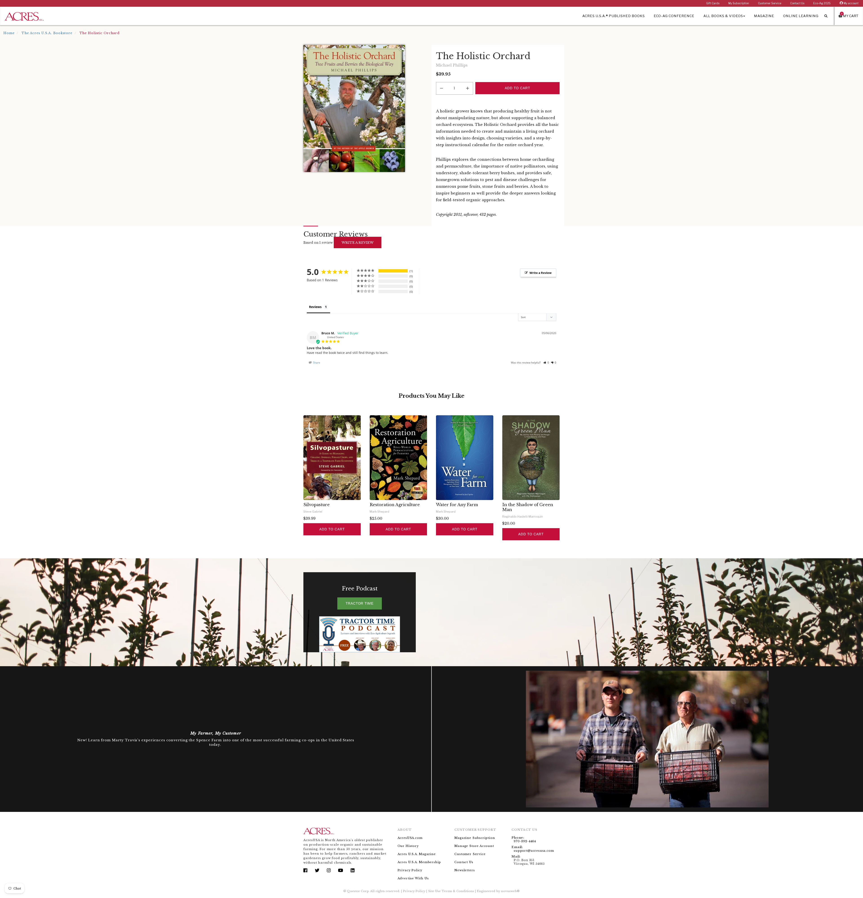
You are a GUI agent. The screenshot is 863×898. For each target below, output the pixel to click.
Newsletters (464, 870)
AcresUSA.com (410, 838)
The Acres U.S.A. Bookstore (47, 33)
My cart (849, 16)
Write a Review (540, 273)
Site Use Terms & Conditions (451, 891)
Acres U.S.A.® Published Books (613, 16)
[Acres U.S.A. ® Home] (24, 16)
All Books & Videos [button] (723, 16)
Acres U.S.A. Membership (419, 862)
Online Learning (801, 16)
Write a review (358, 242)
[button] (546, 362)
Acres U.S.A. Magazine (417, 854)
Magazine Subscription (474, 838)
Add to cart (332, 529)
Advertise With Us (413, 878)
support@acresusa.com (534, 851)
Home (9, 33)
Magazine (764, 16)
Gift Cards (712, 3)
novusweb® (510, 891)
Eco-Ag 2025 (822, 3)
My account (851, 3)
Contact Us (797, 3)
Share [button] (316, 362)
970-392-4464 (525, 841)
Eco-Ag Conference (674, 16)
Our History (408, 846)
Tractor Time (360, 603)
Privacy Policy (410, 870)
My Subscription (738, 3)
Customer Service (769, 3)
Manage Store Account (474, 846)
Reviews (315, 307)
